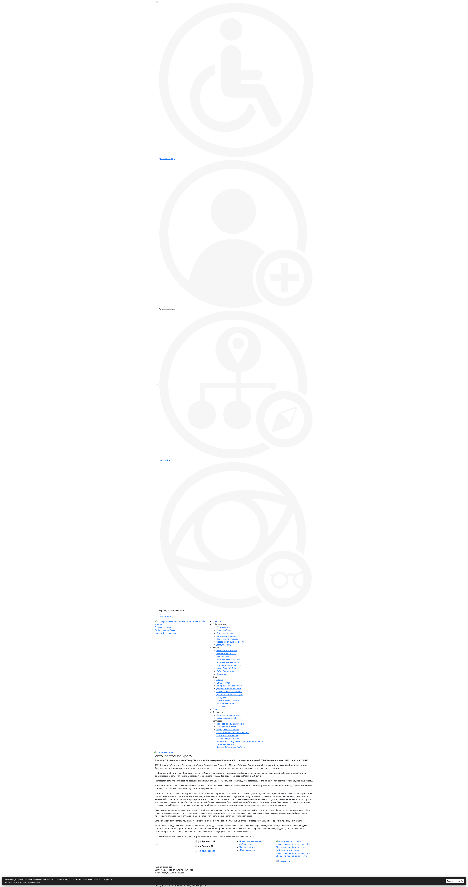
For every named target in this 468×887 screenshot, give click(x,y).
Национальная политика (228, 715)
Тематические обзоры (227, 735)
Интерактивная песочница (229, 691)
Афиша (219, 680)
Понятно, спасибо (455, 881)
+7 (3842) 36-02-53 (207, 851)
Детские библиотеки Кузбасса (230, 747)
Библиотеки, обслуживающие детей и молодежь (239, 741)
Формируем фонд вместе (228, 665)
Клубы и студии (223, 682)
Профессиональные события (230, 723)
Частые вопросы (247, 847)
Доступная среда (224, 644)
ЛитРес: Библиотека (226, 653)
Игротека (220, 706)
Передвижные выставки (227, 729)
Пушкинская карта (225, 703)
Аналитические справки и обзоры (232, 732)
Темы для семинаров (226, 726)
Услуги (216, 709)
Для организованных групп (229, 694)
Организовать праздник (228, 700)
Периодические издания (228, 659)
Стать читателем (224, 633)
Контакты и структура (226, 636)
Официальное (223, 627)
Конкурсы (221, 697)
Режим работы (223, 630)
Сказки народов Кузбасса (228, 718)
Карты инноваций (225, 744)
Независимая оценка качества (231, 641)
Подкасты (221, 674)
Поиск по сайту (166, 616)
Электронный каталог (226, 650)
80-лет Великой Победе (227, 668)
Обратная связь (247, 850)
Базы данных (222, 656)
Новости (217, 621)
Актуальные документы (227, 738)
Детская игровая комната (228, 688)
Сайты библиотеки (225, 671)
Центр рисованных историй (229, 685)
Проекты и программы (227, 639)
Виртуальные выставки (227, 662)
